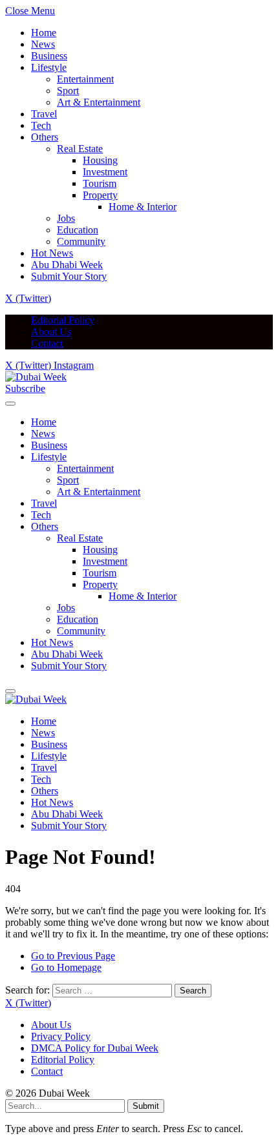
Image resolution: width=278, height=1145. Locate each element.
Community (81, 241)
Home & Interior (142, 206)
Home (43, 32)
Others (44, 137)
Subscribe (25, 388)
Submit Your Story (69, 276)
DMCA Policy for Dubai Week (94, 1047)
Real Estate (80, 148)
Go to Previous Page (73, 955)
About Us (51, 331)
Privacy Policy (61, 1036)
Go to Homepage (66, 967)
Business (49, 55)
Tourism (99, 183)
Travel (44, 113)
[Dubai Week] (36, 376)
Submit (146, 1106)
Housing (100, 160)
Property (100, 195)
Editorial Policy (62, 320)
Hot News (52, 253)
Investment (105, 171)
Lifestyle (49, 67)
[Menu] (10, 404)
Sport (68, 90)
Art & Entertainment (98, 102)
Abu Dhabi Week (67, 264)
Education (77, 229)
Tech (41, 125)
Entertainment (85, 78)
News (43, 44)
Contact (47, 343)
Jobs (66, 218)
